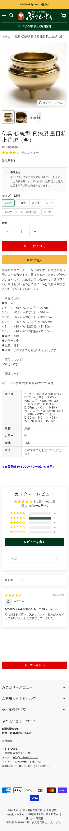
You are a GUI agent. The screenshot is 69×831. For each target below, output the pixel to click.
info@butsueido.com (25, 757)
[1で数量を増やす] (35, 231)
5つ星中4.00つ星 (44, 501)
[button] (11, 152)
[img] (13, 595)
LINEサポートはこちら (29, 761)
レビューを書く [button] (34, 542)
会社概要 (7, 740)
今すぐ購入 (34, 260)
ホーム (6, 36)
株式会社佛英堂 (34, 818)
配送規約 (52, 810)
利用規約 (13, 810)
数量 (4, 222)
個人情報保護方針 (32, 810)
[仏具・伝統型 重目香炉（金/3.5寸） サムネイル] (8, 117)
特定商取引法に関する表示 (43, 814)
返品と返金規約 (15, 814)
